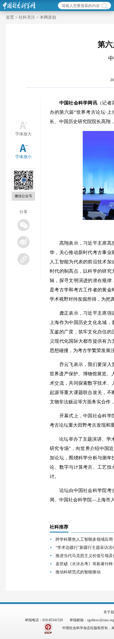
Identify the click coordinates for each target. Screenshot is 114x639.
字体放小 (23, 157)
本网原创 (48, 17)
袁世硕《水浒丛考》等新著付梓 (84, 564)
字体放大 (23, 134)
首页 (10, 17)
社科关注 (27, 17)
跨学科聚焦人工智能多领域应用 (84, 539)
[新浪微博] (23, 242)
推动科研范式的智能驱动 (78, 572)
